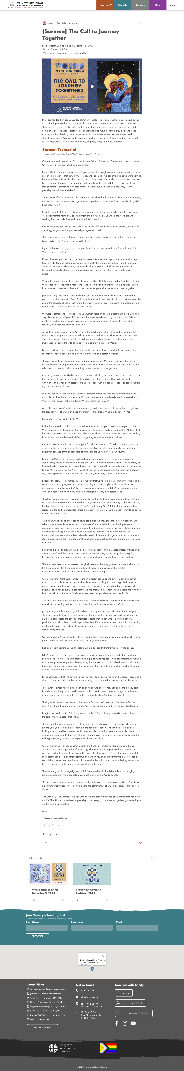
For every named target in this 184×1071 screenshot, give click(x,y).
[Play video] (92, 86)
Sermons (55, 825)
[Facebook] (117, 1023)
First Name (32, 922)
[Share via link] (56, 834)
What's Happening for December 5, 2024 (45, 891)
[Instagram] (125, 1023)
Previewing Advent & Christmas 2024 (88, 891)
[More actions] (140, 23)
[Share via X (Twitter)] (50, 834)
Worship (46, 825)
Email (119, 922)
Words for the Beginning (55, 818)
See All (152, 857)
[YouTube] (133, 1023)
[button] (105, 5)
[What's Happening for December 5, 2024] (48, 874)
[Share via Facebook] (43, 834)
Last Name (77, 922)
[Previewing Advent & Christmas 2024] (92, 874)
